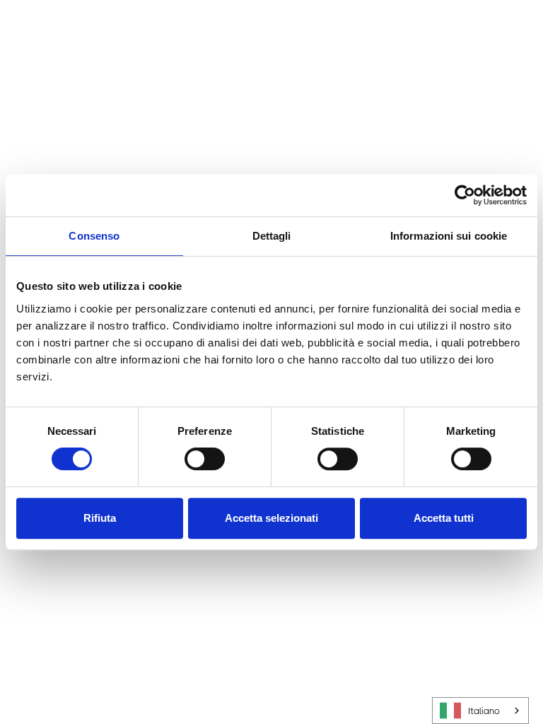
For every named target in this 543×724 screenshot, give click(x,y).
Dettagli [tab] (271, 236)
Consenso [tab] (94, 236)
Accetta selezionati (271, 518)
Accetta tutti (444, 518)
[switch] (205, 459)
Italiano (484, 711)
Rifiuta (99, 518)
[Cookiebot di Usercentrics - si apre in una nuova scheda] (465, 195)
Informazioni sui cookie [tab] (448, 236)
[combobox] (480, 710)
